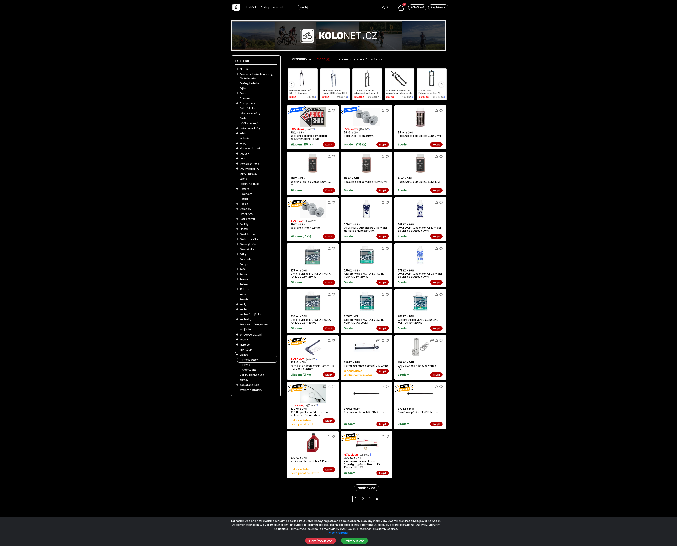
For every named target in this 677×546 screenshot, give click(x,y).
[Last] (377, 499)
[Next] (370, 499)
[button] (237, 69)
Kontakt (278, 7)
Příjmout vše (354, 541)
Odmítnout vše (320, 541)
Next (441, 84)
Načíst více (366, 488)
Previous (291, 84)
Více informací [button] (338, 533)
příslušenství (375, 59)
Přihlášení (417, 7)
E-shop (265, 7)
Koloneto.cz (346, 59)
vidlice (360, 59)
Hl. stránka (251, 7)
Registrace (438, 7)
